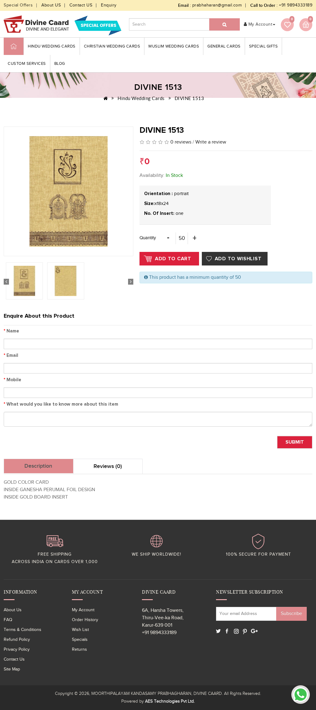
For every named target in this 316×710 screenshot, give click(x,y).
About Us (13, 610)
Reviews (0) (108, 466)
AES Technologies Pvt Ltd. (170, 701)
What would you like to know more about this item (61, 404)
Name (11, 331)
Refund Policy (17, 639)
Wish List (80, 629)
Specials (80, 639)
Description (38, 466)
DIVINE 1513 (189, 98)
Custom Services (27, 63)
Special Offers (18, 5)
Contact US (80, 5)
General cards (224, 46)
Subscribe (291, 613)
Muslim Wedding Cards (173, 46)
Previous (6, 282)
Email (11, 355)
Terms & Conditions (22, 629)
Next (130, 282)
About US (51, 5)
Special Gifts (263, 46)
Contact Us (14, 659)
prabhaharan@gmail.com (217, 5)
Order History (85, 619)
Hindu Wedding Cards (52, 46)
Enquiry (109, 5)
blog (59, 63)
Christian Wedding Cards (112, 46)
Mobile (12, 380)
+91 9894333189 (295, 5)
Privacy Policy (17, 649)
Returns (79, 649)
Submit (294, 442)
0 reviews (180, 142)
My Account (83, 610)
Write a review (210, 142)
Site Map (12, 669)
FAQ (8, 619)
